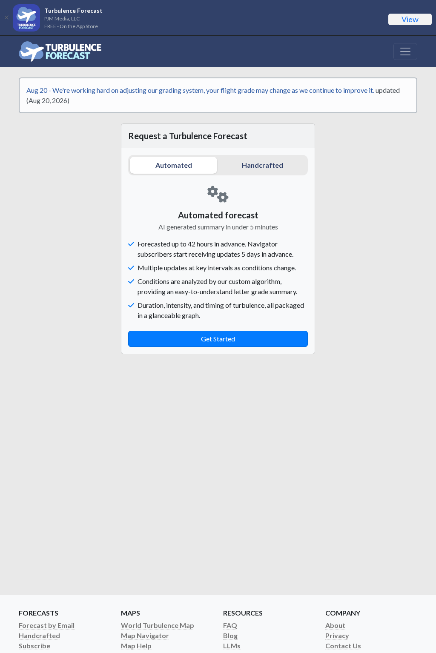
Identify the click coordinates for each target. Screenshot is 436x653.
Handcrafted (262, 165)
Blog (230, 635)
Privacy (337, 635)
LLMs (232, 646)
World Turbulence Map (157, 625)
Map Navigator (145, 635)
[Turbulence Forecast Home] (60, 51)
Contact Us (343, 646)
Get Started (218, 339)
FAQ (230, 625)
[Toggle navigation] (405, 51)
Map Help (136, 646)
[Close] (6, 17)
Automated (173, 165)
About (335, 625)
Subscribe (34, 646)
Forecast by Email (47, 625)
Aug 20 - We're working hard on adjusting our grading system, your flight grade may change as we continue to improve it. (200, 90)
